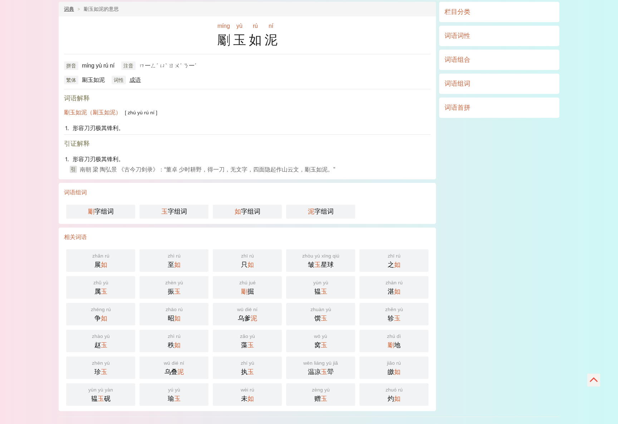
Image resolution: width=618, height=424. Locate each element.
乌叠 (174, 367)
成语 (135, 80)
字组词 (101, 211)
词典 (69, 8)
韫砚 (100, 394)
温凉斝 (320, 367)
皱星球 (320, 260)
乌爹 (247, 314)
